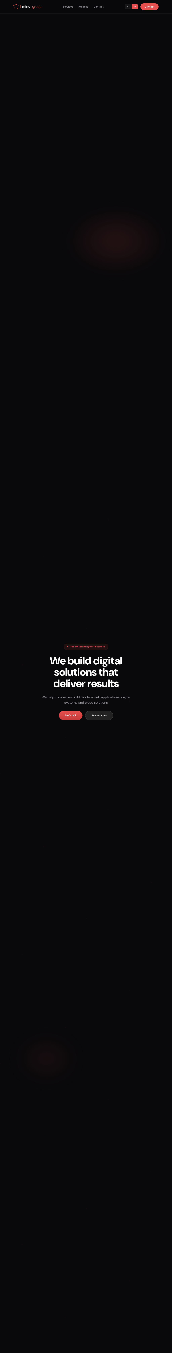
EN (135, 6)
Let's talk (70, 715)
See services (99, 715)
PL (128, 6)
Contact (99, 6)
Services (68, 6)
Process (83, 6)
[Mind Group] (27, 6)
